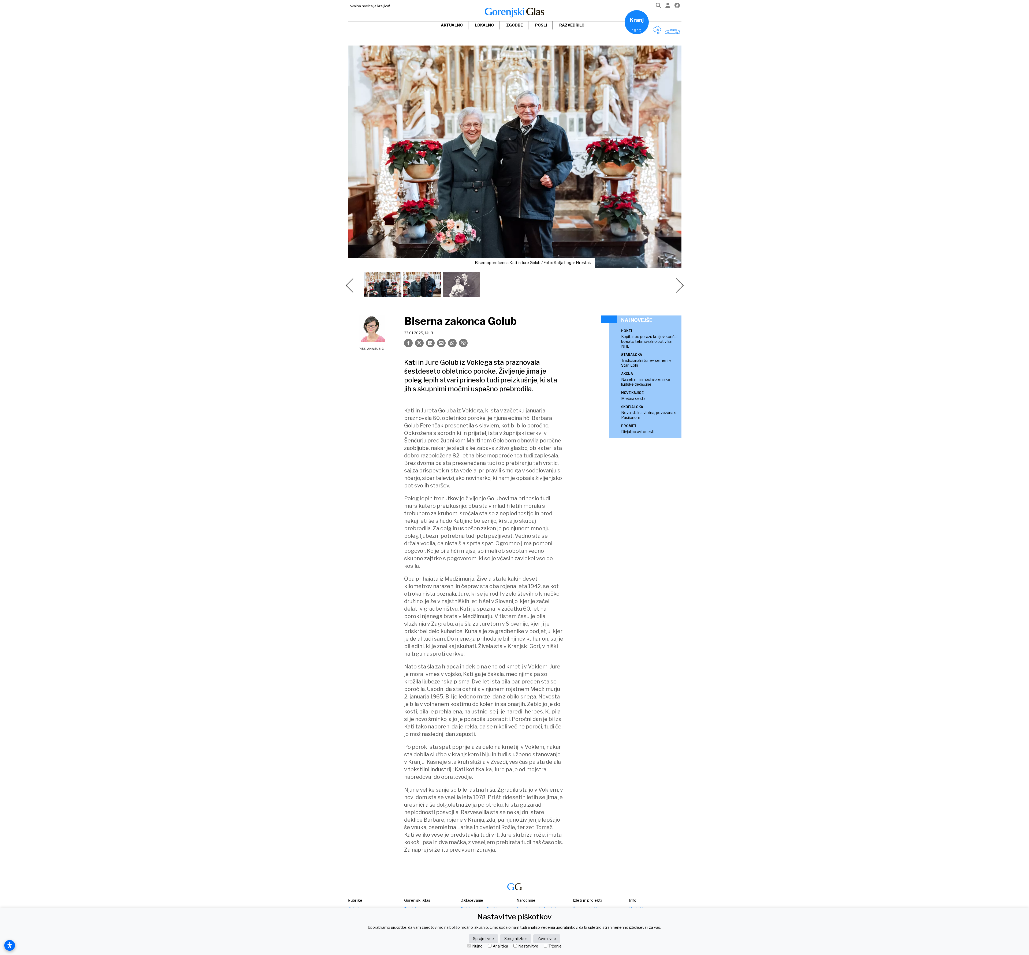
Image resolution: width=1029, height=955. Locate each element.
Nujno (477, 946)
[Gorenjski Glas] (514, 886)
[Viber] (463, 343)
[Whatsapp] (452, 343)
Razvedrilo (571, 25)
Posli (541, 25)
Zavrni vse (547, 938)
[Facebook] (677, 6)
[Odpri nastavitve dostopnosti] (9, 945)
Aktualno (452, 25)
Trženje (555, 946)
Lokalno (484, 25)
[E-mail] (441, 343)
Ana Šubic (375, 349)
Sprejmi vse (483, 938)
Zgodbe (514, 25)
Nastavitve (528, 946)
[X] (419, 343)
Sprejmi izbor (515, 938)
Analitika (500, 946)
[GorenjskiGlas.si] (514, 12)
